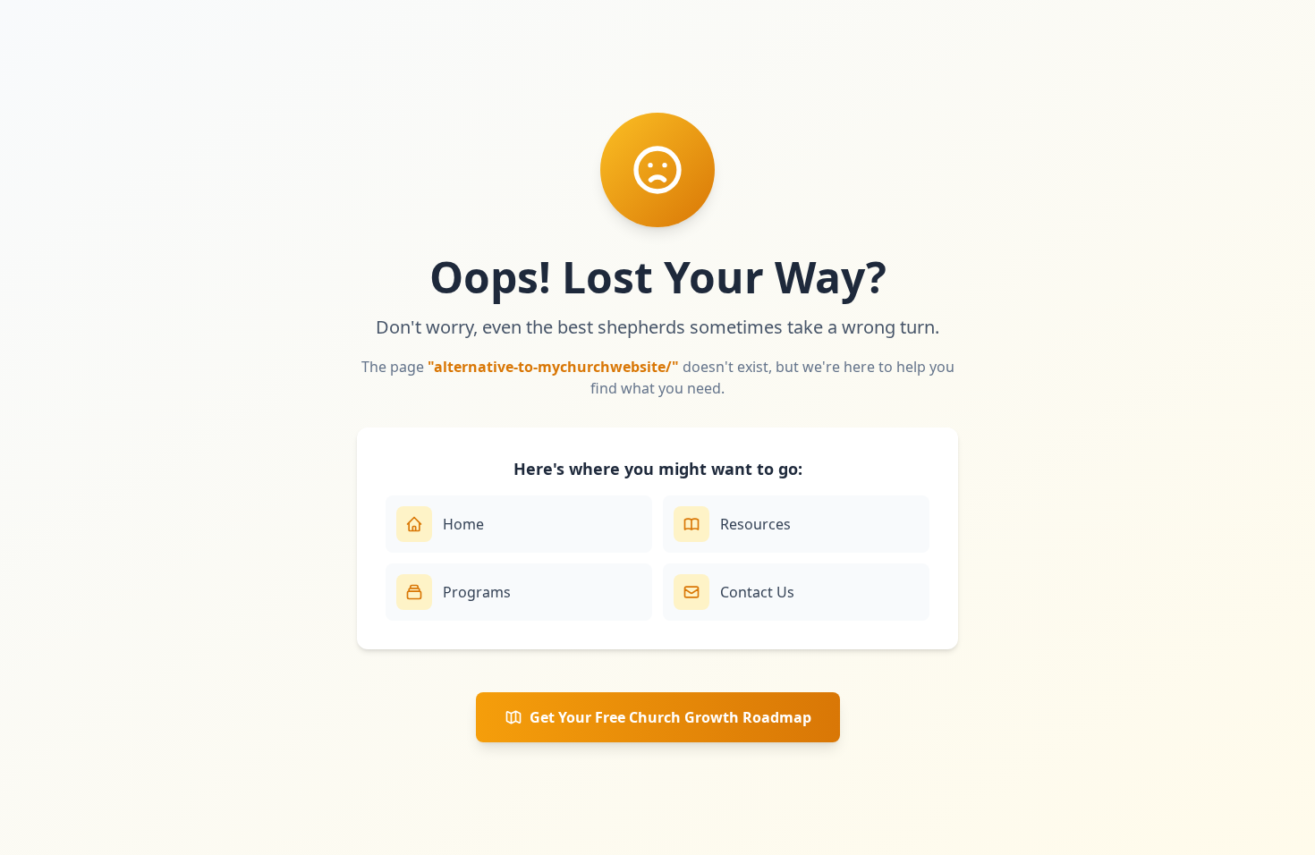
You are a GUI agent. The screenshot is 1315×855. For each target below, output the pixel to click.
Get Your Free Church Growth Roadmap (670, 717)
